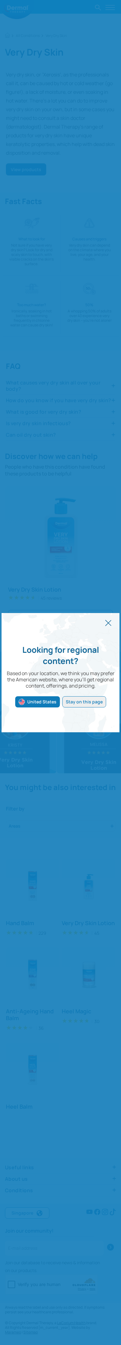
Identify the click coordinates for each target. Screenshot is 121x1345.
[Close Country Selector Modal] (108, 622)
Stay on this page (84, 702)
